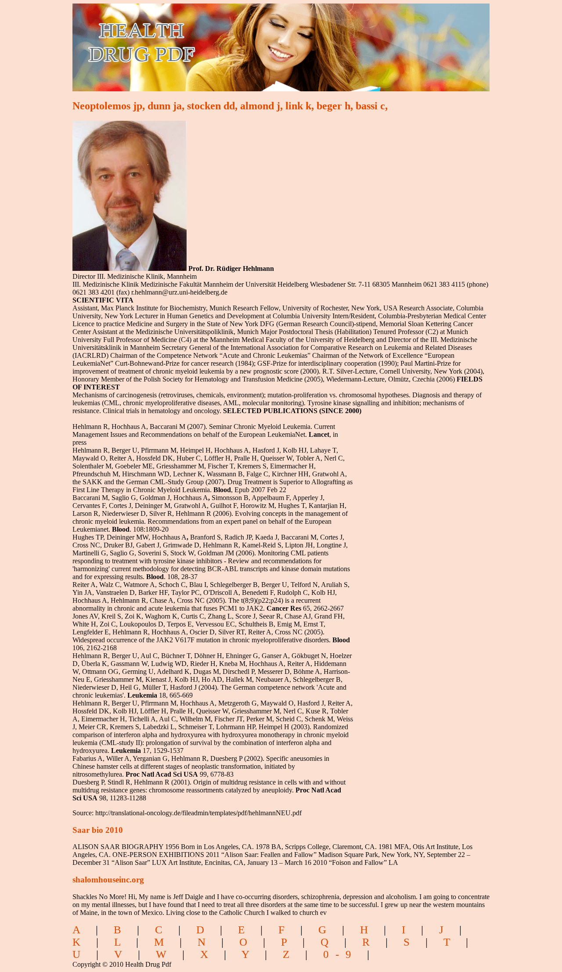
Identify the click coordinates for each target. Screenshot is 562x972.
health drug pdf (191, 42)
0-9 (340, 954)
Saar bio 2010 (97, 830)
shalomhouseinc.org (108, 879)
